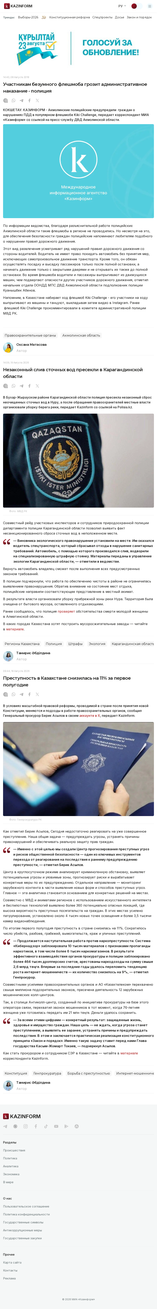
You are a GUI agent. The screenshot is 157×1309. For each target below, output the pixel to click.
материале (15, 629)
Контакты (10, 1270)
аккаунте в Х (89, 716)
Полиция (54, 644)
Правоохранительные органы (30, 335)
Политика (10, 1158)
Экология (97, 644)
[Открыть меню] (150, 6)
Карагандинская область (133, 644)
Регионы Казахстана (22, 644)
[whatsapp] (13, 100)
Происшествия (14, 1150)
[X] (37, 100)
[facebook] (36, 1126)
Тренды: (9, 17)
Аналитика (10, 1166)
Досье (119, 17)
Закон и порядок (139, 17)
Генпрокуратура (47, 1073)
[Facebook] (29, 100)
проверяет (67, 611)
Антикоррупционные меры (22, 1230)
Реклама (9, 1278)
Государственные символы (23, 1222)
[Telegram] (21, 100)
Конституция (16, 1073)
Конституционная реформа (69, 17)
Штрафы (75, 644)
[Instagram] (5, 100)
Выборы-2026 (28, 17)
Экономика (11, 1174)
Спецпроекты (102, 17)
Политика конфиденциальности (26, 1214)
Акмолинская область (81, 335)
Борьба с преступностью (88, 1073)
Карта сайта (12, 1262)
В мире (8, 1182)
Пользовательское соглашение (26, 1206)
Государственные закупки (22, 1238)
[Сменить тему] (137, 6)
